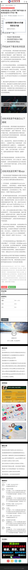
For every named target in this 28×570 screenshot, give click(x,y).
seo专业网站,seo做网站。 (8, 376)
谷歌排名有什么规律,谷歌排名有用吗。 (11, 471)
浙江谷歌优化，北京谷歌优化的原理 (11, 474)
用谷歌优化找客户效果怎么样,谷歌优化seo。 (13, 450)
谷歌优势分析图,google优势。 (9, 358)
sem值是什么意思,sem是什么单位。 (11, 460)
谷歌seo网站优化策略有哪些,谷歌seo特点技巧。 (14, 371)
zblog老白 (22, 568)
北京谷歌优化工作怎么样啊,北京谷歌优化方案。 (14, 368)
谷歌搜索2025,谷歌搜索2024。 (10, 360)
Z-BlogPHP (12, 568)
